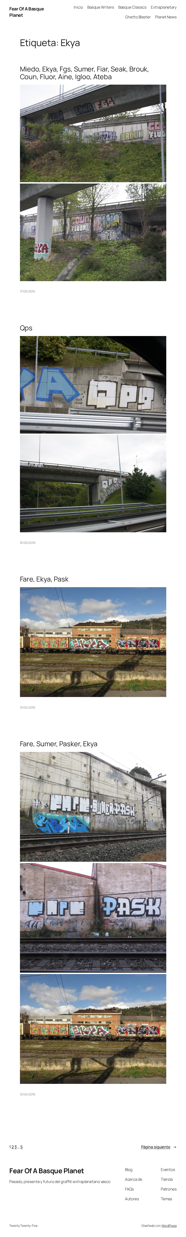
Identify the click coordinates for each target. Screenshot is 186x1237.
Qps (26, 328)
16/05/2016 (28, 542)
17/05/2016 (27, 291)
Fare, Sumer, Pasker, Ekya (59, 744)
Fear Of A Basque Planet (46, 1170)
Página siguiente (159, 1146)
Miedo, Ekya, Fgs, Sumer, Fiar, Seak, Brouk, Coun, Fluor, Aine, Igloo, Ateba (84, 72)
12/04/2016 (27, 1094)
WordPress (169, 1225)
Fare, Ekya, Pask (44, 579)
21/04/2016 (27, 707)
